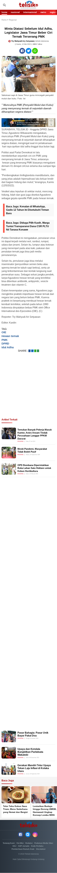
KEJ (14, 846)
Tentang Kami (9, 843)
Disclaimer (41, 849)
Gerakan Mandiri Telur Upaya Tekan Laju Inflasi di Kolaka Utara (34, 768)
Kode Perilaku (37, 846)
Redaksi (29, 843)
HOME (4, 12)
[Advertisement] (28, 388)
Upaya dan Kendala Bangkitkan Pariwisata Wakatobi (30, 752)
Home (4, 20)
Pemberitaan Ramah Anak (23, 849)
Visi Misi (20, 843)
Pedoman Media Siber (43, 843)
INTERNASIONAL (30, 12)
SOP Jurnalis (23, 846)
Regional (13, 20)
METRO (43, 12)
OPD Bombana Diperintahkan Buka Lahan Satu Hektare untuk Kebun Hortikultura (34, 468)
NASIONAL (15, 12)
